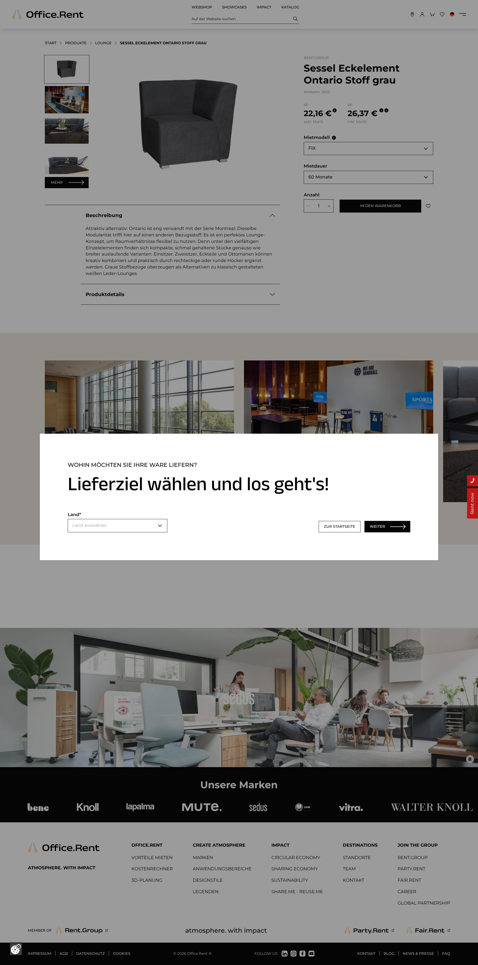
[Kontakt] (472, 480)
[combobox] (117, 525)
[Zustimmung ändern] (16, 949)
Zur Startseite (339, 526)
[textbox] (117, 525)
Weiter (377, 526)
